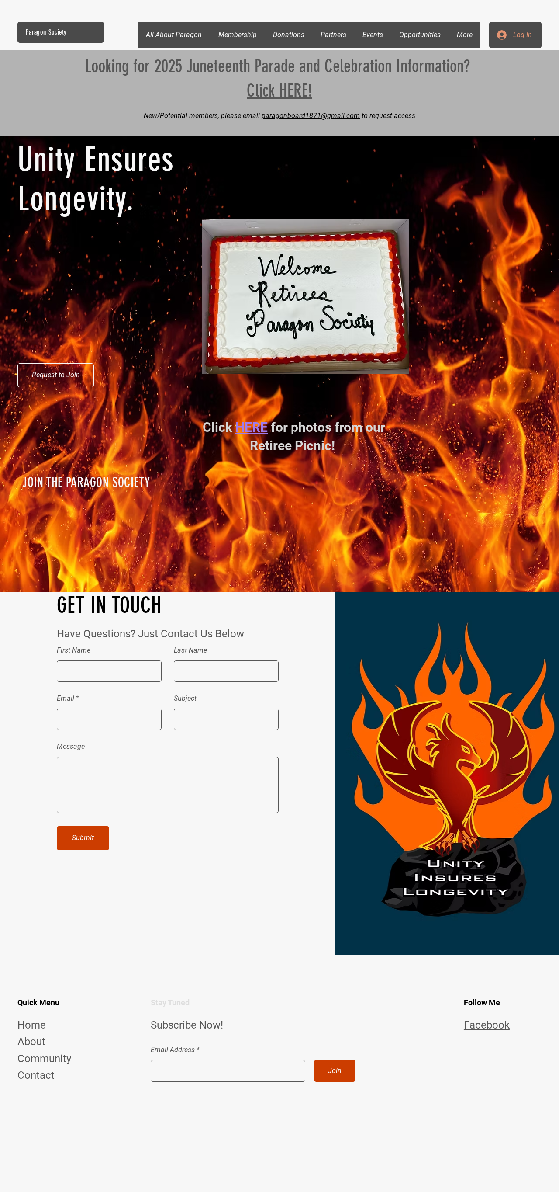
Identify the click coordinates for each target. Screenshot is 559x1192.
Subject (185, 698)
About (31, 1042)
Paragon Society (46, 32)
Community (44, 1059)
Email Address (173, 1049)
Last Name (190, 650)
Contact (36, 1075)
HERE (251, 427)
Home (31, 1025)
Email (65, 698)
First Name (73, 650)
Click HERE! (279, 90)
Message (71, 746)
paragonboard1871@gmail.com (311, 115)
